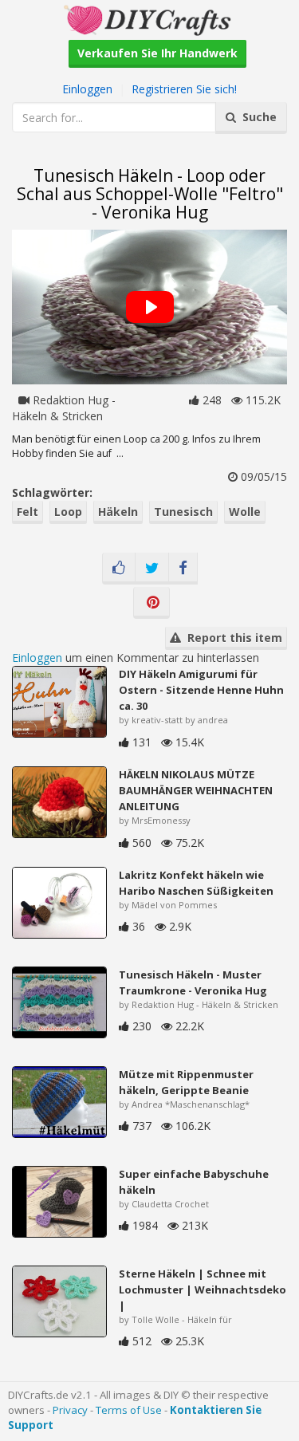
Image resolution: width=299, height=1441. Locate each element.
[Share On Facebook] (183, 569)
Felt (27, 511)
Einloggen (87, 88)
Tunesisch (183, 511)
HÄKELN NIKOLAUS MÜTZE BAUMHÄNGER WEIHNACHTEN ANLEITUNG (196, 790)
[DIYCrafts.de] (149, 19)
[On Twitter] (152, 569)
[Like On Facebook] (119, 569)
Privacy (70, 1410)
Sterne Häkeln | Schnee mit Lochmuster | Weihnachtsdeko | (202, 1289)
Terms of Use (129, 1410)
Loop (68, 511)
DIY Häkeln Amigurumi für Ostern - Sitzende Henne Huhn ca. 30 (201, 690)
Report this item (231, 637)
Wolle (245, 511)
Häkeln (118, 511)
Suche (256, 116)
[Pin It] (151, 603)
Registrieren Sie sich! (184, 88)
